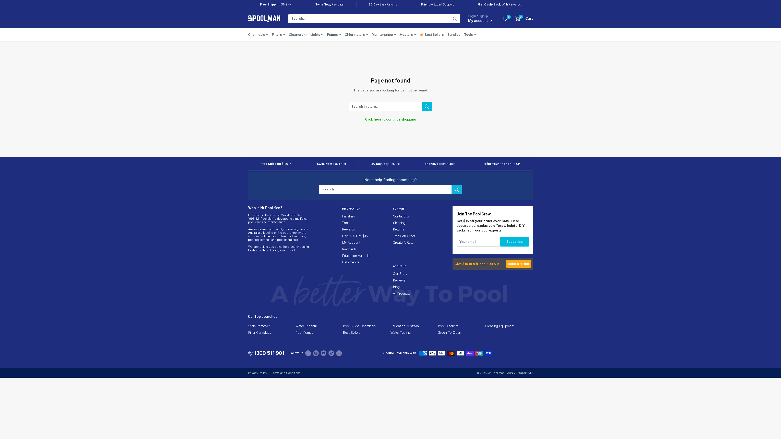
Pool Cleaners (448, 326)
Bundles (453, 35)
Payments (349, 249)
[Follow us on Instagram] (316, 353)
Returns (398, 229)
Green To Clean (449, 332)
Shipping (399, 223)
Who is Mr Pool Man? (265, 207)
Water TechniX (306, 326)
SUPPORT (399, 208)
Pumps (332, 35)
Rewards (348, 229)
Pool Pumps (304, 332)
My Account (351, 242)
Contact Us (401, 216)
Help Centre (351, 262)
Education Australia (356, 256)
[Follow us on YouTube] (323, 353)
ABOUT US (399, 266)
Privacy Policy (257, 373)
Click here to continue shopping (390, 119)
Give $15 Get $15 (355, 236)
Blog (396, 287)
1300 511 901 (269, 353)
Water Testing (400, 332)
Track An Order (404, 236)
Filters (277, 35)
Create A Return (404, 242)
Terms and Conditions (285, 373)
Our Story (400, 274)
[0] (505, 18)
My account (478, 21)
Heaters (406, 35)
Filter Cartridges (259, 332)
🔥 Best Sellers (432, 35)
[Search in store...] (427, 106)
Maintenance (382, 35)
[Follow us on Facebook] (308, 353)
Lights (315, 35)
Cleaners (296, 35)
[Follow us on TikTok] (331, 353)
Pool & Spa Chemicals (359, 326)
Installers (348, 216)
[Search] (455, 18)
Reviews (399, 280)
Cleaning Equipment (499, 326)
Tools (468, 35)
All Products (401, 293)
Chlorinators (355, 35)
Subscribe (514, 242)
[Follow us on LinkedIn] (339, 353)
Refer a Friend (518, 263)
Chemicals (256, 35)
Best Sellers (351, 332)
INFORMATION (351, 208)
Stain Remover (259, 326)
